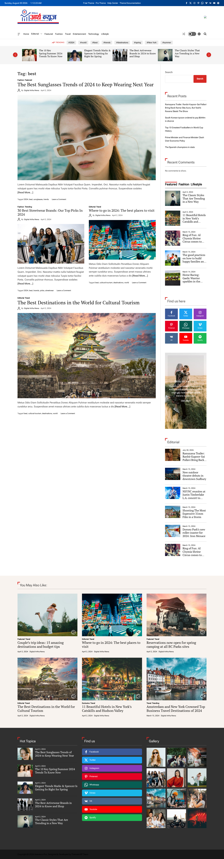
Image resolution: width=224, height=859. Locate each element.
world (126, 283)
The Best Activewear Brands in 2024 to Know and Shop (98, 53)
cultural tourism (106, 283)
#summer (166, 42)
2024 (26, 199)
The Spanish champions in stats (180, 147)
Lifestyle (105, 34)
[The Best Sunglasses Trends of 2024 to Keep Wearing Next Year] (87, 137)
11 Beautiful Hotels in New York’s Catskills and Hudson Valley (194, 220)
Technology (93, 34)
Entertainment (79, 34)
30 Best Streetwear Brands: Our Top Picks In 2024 (187, 53)
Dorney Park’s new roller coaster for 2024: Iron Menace (194, 533)
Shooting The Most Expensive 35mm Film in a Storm (194, 514)
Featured (48, 34)
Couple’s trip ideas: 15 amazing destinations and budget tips (41, 644)
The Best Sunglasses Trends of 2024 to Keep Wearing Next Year (86, 84)
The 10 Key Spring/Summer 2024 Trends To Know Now (55, 770)
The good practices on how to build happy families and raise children (194, 260)
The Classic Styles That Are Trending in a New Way (142, 53)
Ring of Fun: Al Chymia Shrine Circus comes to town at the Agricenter (192, 241)
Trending (28, 207)
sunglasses (38, 199)
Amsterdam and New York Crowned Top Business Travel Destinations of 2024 (176, 708)
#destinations (122, 42)
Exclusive (86, 703)
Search (169, 72)
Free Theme (88, 3)
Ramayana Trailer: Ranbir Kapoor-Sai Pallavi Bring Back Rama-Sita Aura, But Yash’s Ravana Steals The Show (185, 107)
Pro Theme (101, 3)
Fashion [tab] (184, 184)
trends (46, 199)
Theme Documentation (130, 3)
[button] (15, 54)
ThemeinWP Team (79, 854)
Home (26, 34)
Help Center (112, 3)
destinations (118, 283)
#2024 (71, 42)
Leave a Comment (59, 199)
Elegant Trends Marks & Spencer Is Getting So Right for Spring (52, 53)
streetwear (49, 290)
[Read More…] (25, 192)
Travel (68, 34)
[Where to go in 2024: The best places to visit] (122, 240)
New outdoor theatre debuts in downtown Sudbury (194, 476)
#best (95, 42)
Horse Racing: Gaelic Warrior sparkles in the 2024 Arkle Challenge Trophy (193, 281)
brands (36, 290)
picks (42, 290)
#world (83, 42)
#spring (137, 42)
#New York (151, 42)
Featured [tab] (171, 184)
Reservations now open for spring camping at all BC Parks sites (171, 644)
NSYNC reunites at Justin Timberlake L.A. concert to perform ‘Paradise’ (194, 496)
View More (186, 400)
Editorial (35, 34)
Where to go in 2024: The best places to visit (122, 210)
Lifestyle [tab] (196, 184)
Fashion (59, 34)
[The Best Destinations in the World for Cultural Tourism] (87, 355)
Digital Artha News (31, 90)
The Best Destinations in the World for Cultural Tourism (79, 302)
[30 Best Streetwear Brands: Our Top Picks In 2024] (51, 244)
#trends (106, 42)
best (31, 199)
